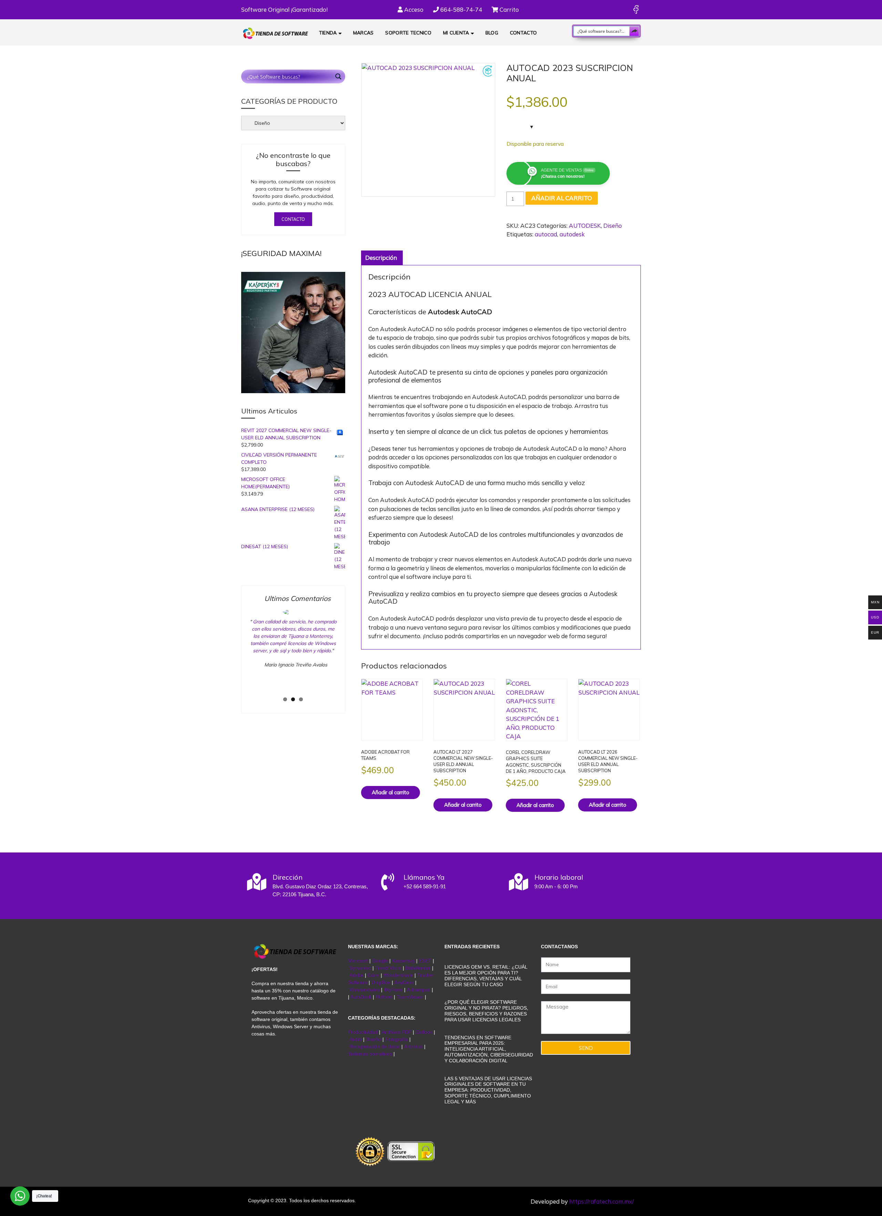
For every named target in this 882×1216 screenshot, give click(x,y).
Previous (238, 656)
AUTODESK (585, 225)
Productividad (363, 1032)
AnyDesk (404, 982)
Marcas (363, 33)
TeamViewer (410, 997)
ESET (425, 960)
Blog (491, 33)
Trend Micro (388, 968)
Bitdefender (418, 968)
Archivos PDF (396, 1032)
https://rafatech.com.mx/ (601, 1201)
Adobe (356, 975)
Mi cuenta (456, 33)
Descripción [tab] (381, 257)
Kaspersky (403, 960)
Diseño (612, 225)
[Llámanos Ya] (387, 881)
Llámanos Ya (423, 877)
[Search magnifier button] (634, 31)
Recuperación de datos (374, 1046)
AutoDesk (361, 997)
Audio (355, 1039)
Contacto (523, 33)
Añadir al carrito (561, 198)
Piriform (384, 997)
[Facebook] (636, 9)
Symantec (360, 968)
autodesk (572, 234)
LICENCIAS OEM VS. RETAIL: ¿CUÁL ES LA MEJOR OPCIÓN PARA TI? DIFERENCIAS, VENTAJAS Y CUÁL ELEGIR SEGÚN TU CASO (485, 975)
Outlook (424, 1032)
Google (380, 960)
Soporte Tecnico (408, 33)
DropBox (381, 982)
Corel (373, 975)
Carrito (508, 9)
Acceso (413, 9)
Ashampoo (418, 989)
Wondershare (398, 975)
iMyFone (393, 989)
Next (350, 656)
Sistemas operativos (370, 1053)
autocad (546, 234)
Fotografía (396, 1039)
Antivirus (414, 1046)
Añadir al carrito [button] (390, 792)
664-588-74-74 (460, 9)
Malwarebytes (364, 989)
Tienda (328, 33)
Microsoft (358, 960)
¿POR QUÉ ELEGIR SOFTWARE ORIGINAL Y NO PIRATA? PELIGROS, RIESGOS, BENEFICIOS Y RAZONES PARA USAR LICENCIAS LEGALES (486, 1010)
